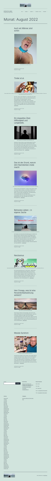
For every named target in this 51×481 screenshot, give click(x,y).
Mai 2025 (5, 417)
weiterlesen (16, 105)
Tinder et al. (19, 78)
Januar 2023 (6, 453)
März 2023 (5, 450)
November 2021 (6, 467)
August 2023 (6, 444)
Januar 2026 (6, 407)
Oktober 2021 (6, 468)
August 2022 (6, 458)
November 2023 (6, 440)
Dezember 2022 (6, 454)
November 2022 (6, 455)
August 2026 (6, 398)
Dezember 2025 (6, 408)
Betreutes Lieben (8, 11)
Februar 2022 (6, 464)
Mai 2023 (5, 448)
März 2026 (5, 404)
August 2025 (6, 413)
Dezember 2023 (6, 439)
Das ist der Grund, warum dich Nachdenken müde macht (25, 164)
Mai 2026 (5, 402)
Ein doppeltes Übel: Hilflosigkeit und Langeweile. (22, 120)
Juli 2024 (5, 430)
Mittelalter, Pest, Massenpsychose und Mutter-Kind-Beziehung (27, 385)
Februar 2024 (6, 436)
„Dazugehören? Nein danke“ (42, 390)
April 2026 (5, 403)
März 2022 (5, 463)
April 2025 (5, 418)
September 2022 (6, 457)
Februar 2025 (6, 421)
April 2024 (5, 434)
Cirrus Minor (24, 388)
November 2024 (6, 425)
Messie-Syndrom (21, 333)
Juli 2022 (5, 459)
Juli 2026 (5, 399)
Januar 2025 (6, 422)
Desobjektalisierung (25, 389)
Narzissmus (19, 255)
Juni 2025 (5, 416)
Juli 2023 (5, 445)
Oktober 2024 (6, 426)
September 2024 (6, 427)
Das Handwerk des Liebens (26, 387)
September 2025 (6, 412)
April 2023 (5, 449)
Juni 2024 (5, 431)
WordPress (45, 475)
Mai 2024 (5, 432)
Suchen (5, 381)
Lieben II (31, 11)
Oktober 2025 (6, 411)
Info (22, 11)
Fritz (36, 383)
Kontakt (44, 11)
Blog (19, 69)
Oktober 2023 (6, 441)
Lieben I (26, 11)
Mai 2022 (5, 462)
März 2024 (5, 435)
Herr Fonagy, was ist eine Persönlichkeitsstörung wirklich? (24, 292)
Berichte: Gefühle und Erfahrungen (27, 398)
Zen (39, 383)
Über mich (39, 388)
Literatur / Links (38, 11)
